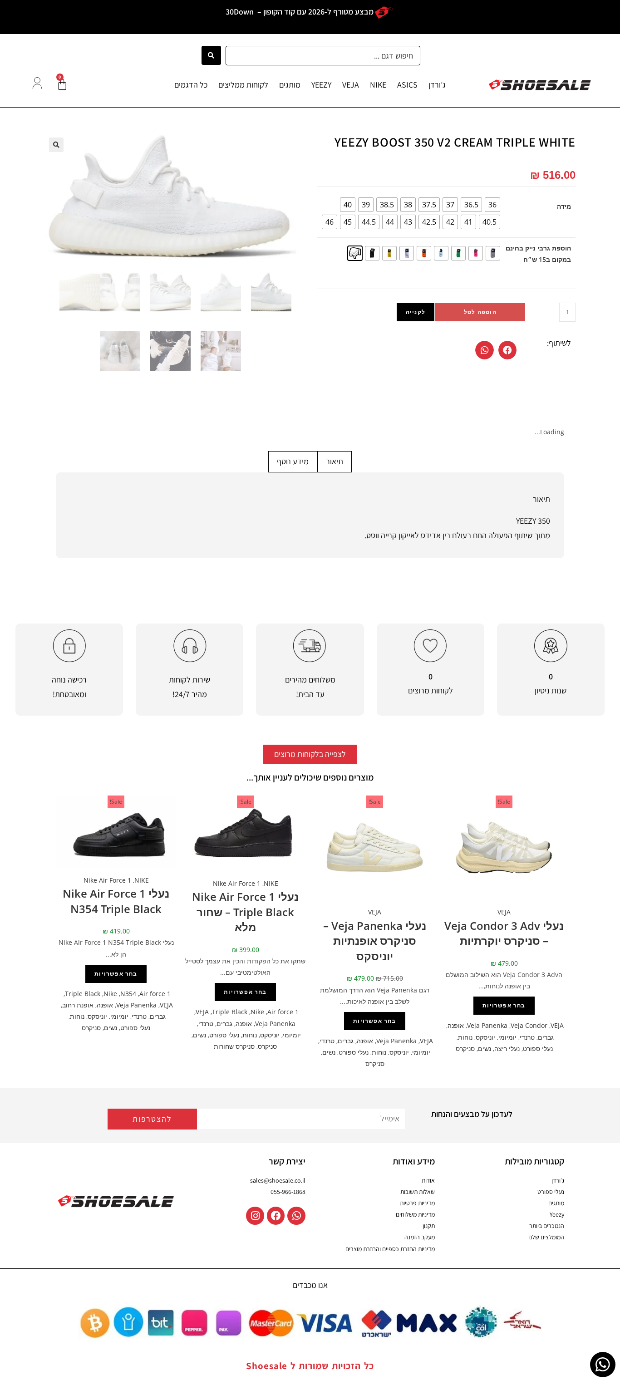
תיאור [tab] (334, 461)
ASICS (407, 84)
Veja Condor (529, 1025)
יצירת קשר (287, 1161)
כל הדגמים (190, 84)
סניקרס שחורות (234, 1046)
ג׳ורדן (437, 84)
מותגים (289, 84)
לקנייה (415, 312)
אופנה (456, 1025)
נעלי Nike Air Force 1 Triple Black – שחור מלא (245, 911)
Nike (257, 1011)
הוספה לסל (480, 312)
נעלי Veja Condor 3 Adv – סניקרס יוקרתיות (504, 933)
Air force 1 (283, 1011)
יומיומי (507, 1037)
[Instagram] (255, 1216)
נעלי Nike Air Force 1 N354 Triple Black (116, 901)
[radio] (492, 204)
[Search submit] (211, 55)
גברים (546, 1037)
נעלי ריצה (507, 1048)
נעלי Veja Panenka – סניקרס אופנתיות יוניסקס (374, 940)
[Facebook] (276, 1216)
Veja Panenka (487, 1025)
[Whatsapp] (296, 1216)
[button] (507, 350)
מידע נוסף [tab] (293, 461)
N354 (128, 993)
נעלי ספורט (538, 1048)
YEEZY (321, 84)
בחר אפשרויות (503, 1005)
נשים (484, 1048)
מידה (564, 206)
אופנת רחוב (77, 1005)
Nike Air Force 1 (237, 883)
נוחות (465, 1037)
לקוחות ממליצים (243, 84)
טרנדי (527, 1037)
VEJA (350, 84)
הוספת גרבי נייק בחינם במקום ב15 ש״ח (538, 254)
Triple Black (229, 1011)
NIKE (378, 84)
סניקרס (465, 1048)
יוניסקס (485, 1037)
